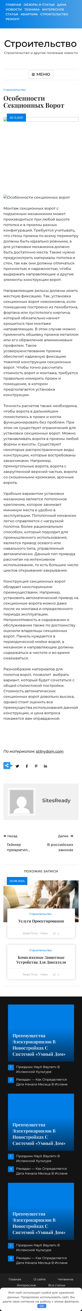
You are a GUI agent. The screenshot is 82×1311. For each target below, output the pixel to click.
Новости (14, 9)
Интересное (53, 9)
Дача (61, 4)
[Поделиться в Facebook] (26, 765)
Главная (13, 4)
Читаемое (65, 1279)
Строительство (54, 14)
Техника (32, 9)
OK (42, 1306)
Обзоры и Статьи (39, 4)
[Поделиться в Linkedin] (45, 765)
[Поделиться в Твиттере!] (17, 765)
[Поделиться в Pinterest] (36, 765)
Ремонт (13, 19)
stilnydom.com (50, 751)
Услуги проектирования (41, 920)
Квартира (29, 14)
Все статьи (56, 1285)
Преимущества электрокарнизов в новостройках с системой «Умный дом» (39, 1044)
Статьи (12, 14)
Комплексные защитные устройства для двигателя (41, 960)
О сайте (39, 1279)
